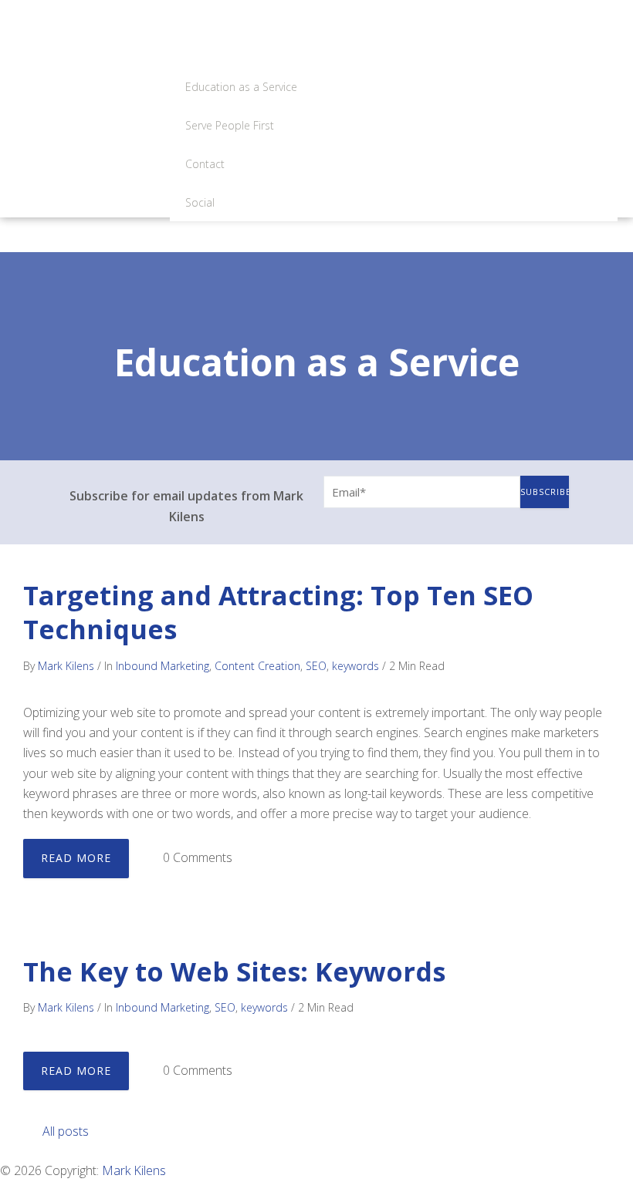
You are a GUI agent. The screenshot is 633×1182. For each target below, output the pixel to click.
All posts (65, 1131)
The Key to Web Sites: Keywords (234, 971)
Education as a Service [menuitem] (241, 86)
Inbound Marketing (162, 665)
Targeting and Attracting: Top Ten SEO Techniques (278, 612)
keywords (355, 665)
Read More (76, 857)
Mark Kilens (66, 665)
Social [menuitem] (200, 202)
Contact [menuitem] (205, 164)
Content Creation (257, 665)
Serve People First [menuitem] (229, 125)
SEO (316, 665)
